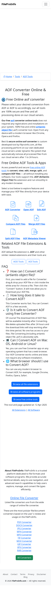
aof (13, 120)
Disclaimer (41, 574)
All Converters (24, 557)
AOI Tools (33, 261)
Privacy (31, 574)
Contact (14, 574)
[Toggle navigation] (45, 4)
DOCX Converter (24, 525)
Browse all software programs (25, 391)
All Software (34, 410)
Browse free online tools (25, 399)
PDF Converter (24, 522)
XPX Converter (24, 547)
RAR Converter (24, 550)
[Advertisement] (25, 46)
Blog (25, 577)
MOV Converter (24, 541)
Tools (17, 76)
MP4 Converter (24, 531)
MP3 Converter (24, 534)
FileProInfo (9, 4)
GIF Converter (24, 544)
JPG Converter (24, 528)
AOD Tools (18, 261)
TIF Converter (24, 537)
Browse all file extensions (25, 384)
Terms (22, 574)
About (5, 574)
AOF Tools (28, 76)
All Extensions (19, 410)
